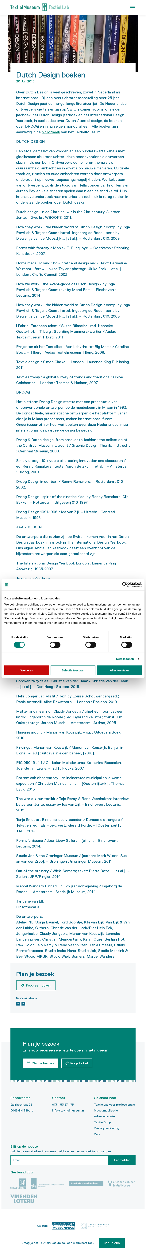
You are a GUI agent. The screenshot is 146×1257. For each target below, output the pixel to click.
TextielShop (102, 1122)
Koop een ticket (38, 985)
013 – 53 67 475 (63, 1104)
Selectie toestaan (73, 670)
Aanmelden (122, 1160)
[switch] (55, 645)
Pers (97, 1134)
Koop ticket (79, 1063)
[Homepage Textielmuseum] (39, 7)
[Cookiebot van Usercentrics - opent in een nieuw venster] (125, 584)
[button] (133, 7)
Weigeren (27, 670)
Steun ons (112, 1243)
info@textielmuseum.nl (68, 1110)
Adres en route (104, 1116)
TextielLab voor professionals (114, 1104)
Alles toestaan (119, 670)
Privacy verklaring (106, 1128)
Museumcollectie (106, 1110)
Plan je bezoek (43, 1063)
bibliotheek (51, 132)
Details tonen (125, 658)
